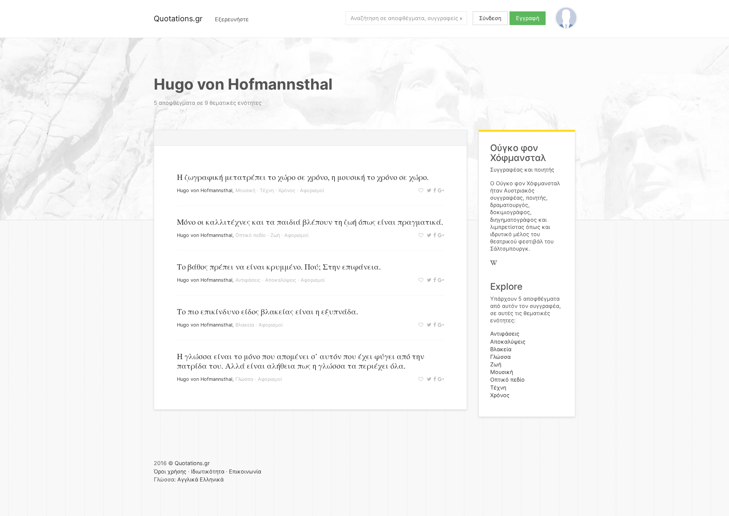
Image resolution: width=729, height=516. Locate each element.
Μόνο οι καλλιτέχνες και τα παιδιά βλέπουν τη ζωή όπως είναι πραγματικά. (310, 221)
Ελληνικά (212, 479)
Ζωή (275, 235)
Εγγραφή (527, 18)
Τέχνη (267, 190)
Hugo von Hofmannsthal (204, 190)
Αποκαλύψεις (280, 280)
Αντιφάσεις (247, 280)
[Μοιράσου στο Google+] (440, 190)
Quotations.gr (178, 18)
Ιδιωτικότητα (207, 471)
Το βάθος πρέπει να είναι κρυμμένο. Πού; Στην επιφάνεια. (279, 266)
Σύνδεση (490, 18)
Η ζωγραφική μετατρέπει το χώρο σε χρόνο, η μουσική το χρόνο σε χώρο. (303, 177)
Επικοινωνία (245, 471)
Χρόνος (286, 190)
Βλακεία (244, 325)
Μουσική (245, 190)
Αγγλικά (187, 479)
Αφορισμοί (312, 190)
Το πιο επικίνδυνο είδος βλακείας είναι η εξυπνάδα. (267, 311)
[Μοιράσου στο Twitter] (428, 190)
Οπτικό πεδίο (250, 235)
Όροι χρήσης (170, 471)
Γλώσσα (244, 379)
